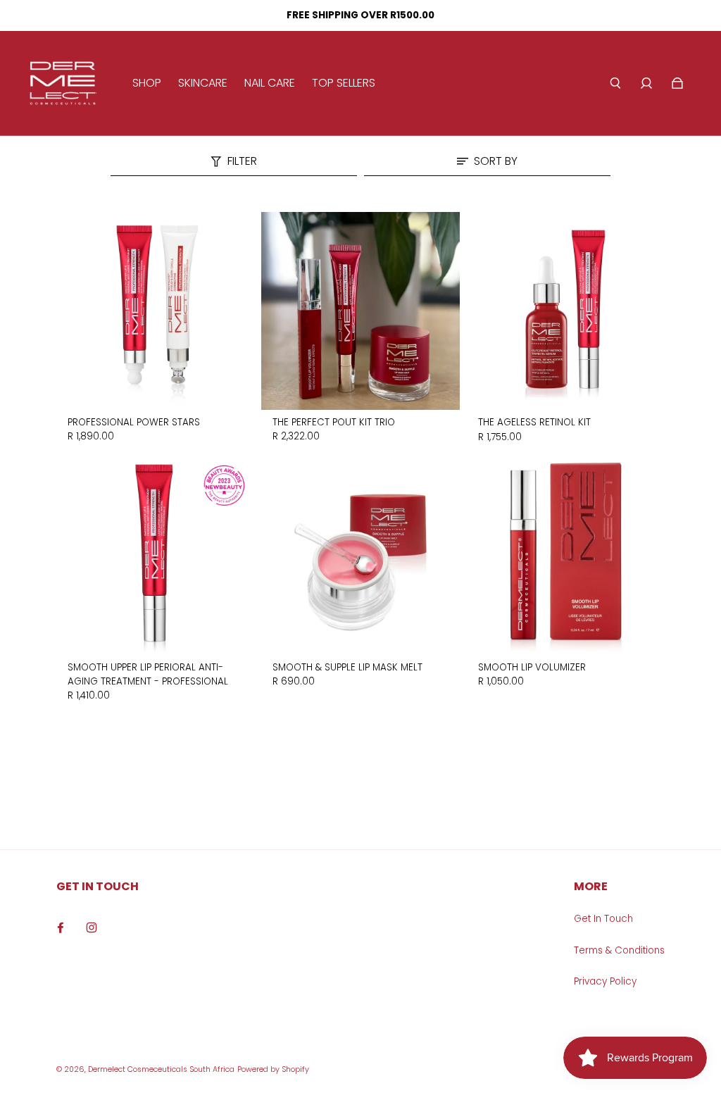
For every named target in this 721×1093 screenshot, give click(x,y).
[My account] (646, 83)
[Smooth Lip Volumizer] (566, 556)
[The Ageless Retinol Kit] (566, 311)
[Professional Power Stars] (155, 311)
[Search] (615, 83)
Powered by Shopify (273, 1069)
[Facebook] (60, 927)
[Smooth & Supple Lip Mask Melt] (360, 556)
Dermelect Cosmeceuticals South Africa (161, 1069)
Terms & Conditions (619, 950)
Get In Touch (603, 918)
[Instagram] (91, 927)
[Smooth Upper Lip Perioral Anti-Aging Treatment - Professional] (155, 556)
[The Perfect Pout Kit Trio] (360, 311)
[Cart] (677, 83)
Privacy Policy (605, 981)
